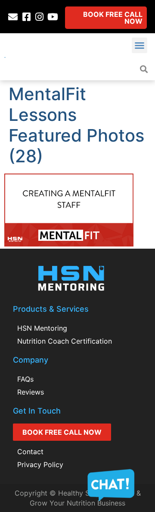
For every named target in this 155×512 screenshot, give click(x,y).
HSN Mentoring (42, 328)
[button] (139, 45)
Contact (30, 451)
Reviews (30, 392)
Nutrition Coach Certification (64, 341)
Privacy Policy (40, 464)
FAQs (25, 379)
